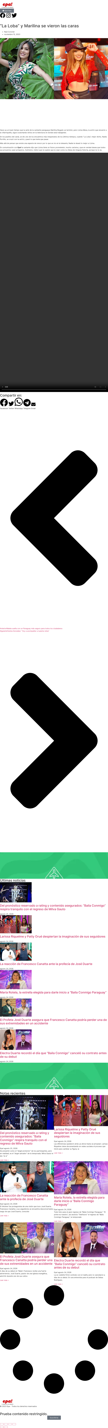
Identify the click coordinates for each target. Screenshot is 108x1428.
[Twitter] (14, 15)
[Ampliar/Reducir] (2, 1424)
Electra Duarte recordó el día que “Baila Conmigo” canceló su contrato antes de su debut (53, 1054)
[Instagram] (8, 15)
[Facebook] (2, 15)
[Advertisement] (54, 114)
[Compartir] (10, 1424)
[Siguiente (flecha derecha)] (6, 1427)
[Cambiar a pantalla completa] (6, 1424)
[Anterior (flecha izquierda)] (2, 1427)
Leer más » (4, 1160)
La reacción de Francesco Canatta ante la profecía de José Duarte (46, 964)
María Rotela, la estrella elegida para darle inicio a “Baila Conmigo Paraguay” (53, 992)
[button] (4, 404)
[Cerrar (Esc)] (14, 1424)
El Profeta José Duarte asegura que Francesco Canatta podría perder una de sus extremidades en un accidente (53, 1021)
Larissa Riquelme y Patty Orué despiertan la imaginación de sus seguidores (52, 936)
